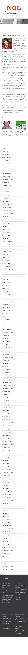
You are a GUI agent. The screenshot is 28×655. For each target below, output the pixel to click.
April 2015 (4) (6, 485)
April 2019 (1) (6, 376)
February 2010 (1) (7, 563)
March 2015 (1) (6, 488)
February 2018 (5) (7, 413)
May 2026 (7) (6, 160)
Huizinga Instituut (19, 582)
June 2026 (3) (6, 157)
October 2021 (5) (7, 304)
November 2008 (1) (8, 566)
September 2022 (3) (8, 276)
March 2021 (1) (6, 319)
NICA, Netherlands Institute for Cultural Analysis (7, 614)
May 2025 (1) (6, 195)
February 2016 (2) (7, 466)
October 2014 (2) (7, 504)
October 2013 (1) (7, 532)
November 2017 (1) (8, 422)
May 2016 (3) (6, 460)
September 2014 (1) (8, 507)
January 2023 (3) (7, 266)
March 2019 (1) (6, 379)
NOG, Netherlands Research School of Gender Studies (19, 631)
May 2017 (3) (6, 429)
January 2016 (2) (7, 469)
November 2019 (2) (8, 357)
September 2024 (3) (8, 220)
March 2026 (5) (6, 167)
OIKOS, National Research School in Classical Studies (6, 583)
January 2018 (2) (7, 416)
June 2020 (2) (6, 341)
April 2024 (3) (6, 229)
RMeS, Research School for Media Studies (19, 626)
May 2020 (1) (6, 344)
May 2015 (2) (6, 482)
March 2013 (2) (6, 541)
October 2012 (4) (7, 553)
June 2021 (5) (6, 310)
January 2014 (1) (7, 525)
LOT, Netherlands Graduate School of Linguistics (20, 585)
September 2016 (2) (8, 450)
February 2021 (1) (7, 323)
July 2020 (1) (6, 338)
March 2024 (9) (6, 232)
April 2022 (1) (6, 288)
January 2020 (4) (7, 354)
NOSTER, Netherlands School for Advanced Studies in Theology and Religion (20, 591)
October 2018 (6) (7, 391)
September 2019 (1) (8, 363)
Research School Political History (6, 627)
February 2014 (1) (7, 522)
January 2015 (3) (7, 494)
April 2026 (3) (6, 163)
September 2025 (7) (8, 185)
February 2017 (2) (7, 438)
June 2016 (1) (6, 457)
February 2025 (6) (7, 204)
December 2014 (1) (7, 497)
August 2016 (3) (7, 454)
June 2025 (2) (6, 192)
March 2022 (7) (6, 291)
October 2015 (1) (7, 475)
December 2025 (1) (7, 176)
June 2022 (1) (6, 282)
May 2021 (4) (6, 313)
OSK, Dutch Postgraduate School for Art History (7, 588)
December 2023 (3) (7, 241)
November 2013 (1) (8, 528)
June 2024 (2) (6, 223)
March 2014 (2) (6, 519)
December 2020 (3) (7, 329)
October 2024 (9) (7, 217)
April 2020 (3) (6, 348)
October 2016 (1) (7, 447)
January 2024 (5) (7, 238)
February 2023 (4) (7, 263)
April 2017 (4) (6, 432)
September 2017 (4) (8, 426)
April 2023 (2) (6, 257)
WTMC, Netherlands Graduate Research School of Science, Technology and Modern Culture (7, 601)
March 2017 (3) (6, 435)
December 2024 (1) (7, 210)
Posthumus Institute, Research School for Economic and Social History (20, 620)
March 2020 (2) (6, 351)
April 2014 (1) (6, 516)
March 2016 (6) (6, 463)
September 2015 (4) (8, 479)
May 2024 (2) (6, 226)
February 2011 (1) (7, 560)
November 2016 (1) (8, 444)
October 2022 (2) (7, 273)
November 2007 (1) (8, 569)
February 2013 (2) (7, 544)
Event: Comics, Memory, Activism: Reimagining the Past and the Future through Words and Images (20, 133)
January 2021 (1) (7, 326)
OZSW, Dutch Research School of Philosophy (19, 614)
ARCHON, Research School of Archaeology (19, 597)
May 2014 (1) (6, 513)
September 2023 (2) (8, 251)
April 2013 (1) (6, 538)
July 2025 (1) (6, 188)
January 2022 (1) (7, 298)
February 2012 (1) (7, 557)
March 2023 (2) (6, 260)
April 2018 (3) (6, 407)
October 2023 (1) (7, 248)
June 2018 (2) (6, 401)
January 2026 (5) (7, 173)
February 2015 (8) (7, 491)
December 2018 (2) (7, 385)
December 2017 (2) (7, 419)
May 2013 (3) (6, 535)
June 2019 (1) (6, 369)
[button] (3, 129)
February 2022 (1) (7, 294)
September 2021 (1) (8, 307)
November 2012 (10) (8, 550)
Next (23, 29)
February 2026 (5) (7, 170)
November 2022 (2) (8, 270)
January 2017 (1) (7, 441)
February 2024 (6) (7, 235)
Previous (19, 29)
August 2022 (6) (7, 279)
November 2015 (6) (8, 472)
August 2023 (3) (7, 254)
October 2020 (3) (7, 335)
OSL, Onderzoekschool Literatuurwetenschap (7, 594)
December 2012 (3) (7, 547)
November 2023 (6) (8, 245)
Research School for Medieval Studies (7, 624)
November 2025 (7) (8, 179)
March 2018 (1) (6, 410)
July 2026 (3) (6, 154)
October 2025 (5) (7, 182)
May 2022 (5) (6, 285)
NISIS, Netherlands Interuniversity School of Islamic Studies (7, 619)
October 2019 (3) (7, 360)
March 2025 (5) (6, 201)
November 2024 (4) (8, 213)
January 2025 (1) (7, 207)
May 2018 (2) (6, 404)
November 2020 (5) (8, 332)
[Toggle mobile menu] (25, 16)
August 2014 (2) (7, 510)
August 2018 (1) (7, 397)
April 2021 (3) (6, 316)
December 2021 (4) (7, 301)
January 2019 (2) (7, 382)
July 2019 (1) (6, 366)
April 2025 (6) (6, 198)
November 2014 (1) (8, 500)
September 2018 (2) (8, 394)
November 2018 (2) (8, 388)
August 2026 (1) (7, 151)
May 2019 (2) (6, 373)
